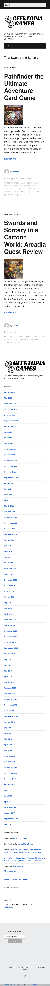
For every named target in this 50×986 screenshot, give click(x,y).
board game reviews (28, 336)
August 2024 (9, 392)
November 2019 (10, 637)
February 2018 (10, 756)
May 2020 (8, 608)
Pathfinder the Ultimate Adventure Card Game (24, 87)
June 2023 (8, 432)
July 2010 (7, 824)
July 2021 (7, 546)
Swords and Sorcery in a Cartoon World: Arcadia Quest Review (25, 237)
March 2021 (8, 563)
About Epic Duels (19, 838)
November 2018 (10, 705)
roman (16, 171)
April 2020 (8, 614)
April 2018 (8, 745)
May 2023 (8, 438)
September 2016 (11, 818)
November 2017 (10, 773)
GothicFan (8, 858)
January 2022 (9, 511)
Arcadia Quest (13, 336)
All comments (10, 871)
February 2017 (10, 807)
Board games (12, 178)
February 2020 (10, 619)
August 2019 (9, 654)
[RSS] (25, 976)
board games (12, 183)
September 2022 (11, 477)
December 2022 (10, 460)
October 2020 (9, 591)
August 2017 (9, 784)
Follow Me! (8, 907)
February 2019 (10, 688)
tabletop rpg (16, 194)
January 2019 (9, 693)
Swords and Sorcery (22, 191)
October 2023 (9, 415)
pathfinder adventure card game (17, 188)
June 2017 (8, 796)
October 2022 (9, 472)
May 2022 (8, 494)
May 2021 (8, 557)
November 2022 (10, 466)
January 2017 (9, 813)
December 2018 (10, 699)
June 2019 (8, 665)
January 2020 (9, 625)
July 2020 (7, 602)
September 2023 (11, 421)
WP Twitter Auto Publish (14, 985)
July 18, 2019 (10, 68)
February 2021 (10, 568)
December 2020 (10, 580)
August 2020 (9, 597)
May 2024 (8, 398)
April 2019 (8, 676)
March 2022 (8, 506)
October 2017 (9, 779)
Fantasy (14, 339)
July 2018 (7, 728)
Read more (10, 158)
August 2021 (9, 540)
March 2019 (8, 682)
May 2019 (8, 671)
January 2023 (9, 455)
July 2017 (7, 790)
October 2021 (9, 529)
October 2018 (9, 710)
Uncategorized (13, 332)
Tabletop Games (26, 178)
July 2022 (7, 489)
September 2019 (11, 648)
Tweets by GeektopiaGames (16, 879)
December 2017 (10, 767)
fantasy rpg (8, 185)
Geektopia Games (11, 887)
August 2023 (9, 426)
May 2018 (8, 739)
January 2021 (9, 574)
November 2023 (10, 409)
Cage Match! (17, 866)
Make (14, 967)
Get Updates (14, 931)
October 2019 (9, 642)
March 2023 (8, 443)
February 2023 (10, 449)
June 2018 (8, 733)
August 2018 (9, 722)
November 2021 (10, 523)
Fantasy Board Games (29, 183)
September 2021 (11, 534)
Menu (10, 46)
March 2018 (8, 750)
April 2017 (8, 801)
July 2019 (7, 659)
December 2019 (10, 631)
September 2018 (11, 716)
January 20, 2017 (12, 214)
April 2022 (8, 500)
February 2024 (10, 403)
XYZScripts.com (39, 985)
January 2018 (9, 762)
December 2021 (10, 517)
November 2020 (10, 585)
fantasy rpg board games (25, 185)
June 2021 (8, 551)
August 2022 (9, 483)
